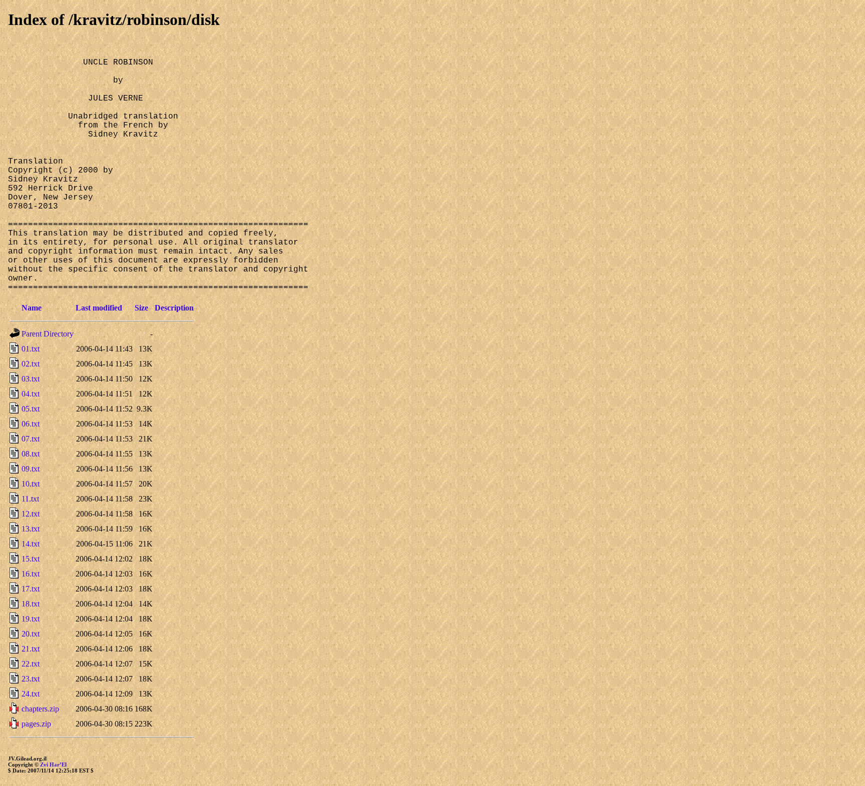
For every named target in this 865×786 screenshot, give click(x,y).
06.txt (31, 424)
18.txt (31, 604)
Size (141, 308)
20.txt (31, 634)
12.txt (31, 514)
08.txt (31, 454)
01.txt (31, 348)
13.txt (31, 528)
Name (32, 308)
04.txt (31, 394)
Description (174, 308)
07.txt (31, 438)
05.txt (31, 408)
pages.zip (36, 724)
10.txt (31, 484)
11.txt (30, 498)
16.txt (31, 574)
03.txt (31, 378)
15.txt (31, 558)
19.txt (31, 618)
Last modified (99, 308)
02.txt (31, 364)
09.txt (31, 468)
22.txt (31, 664)
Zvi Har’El (53, 765)
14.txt (31, 544)
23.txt (31, 678)
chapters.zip (40, 708)
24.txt (31, 694)
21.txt (31, 648)
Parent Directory (48, 334)
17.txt (31, 588)
